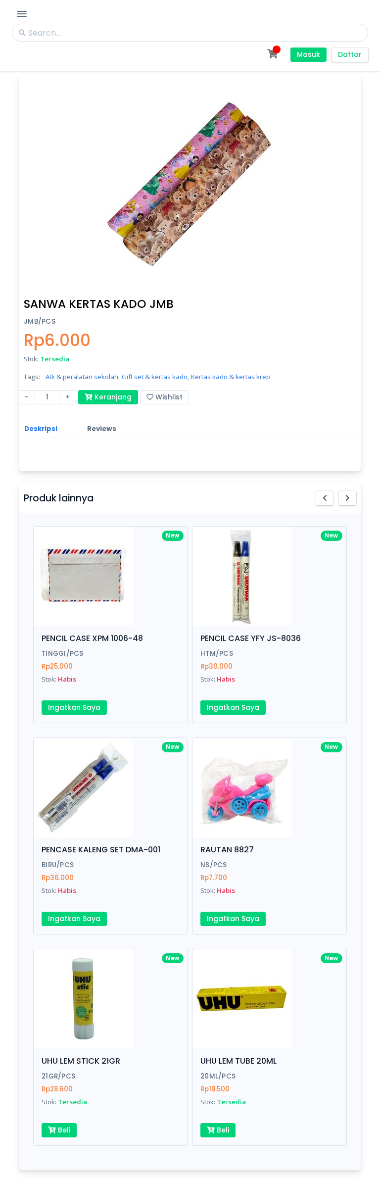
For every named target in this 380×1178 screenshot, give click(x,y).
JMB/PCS (39, 321)
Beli (63, 1130)
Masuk (308, 54)
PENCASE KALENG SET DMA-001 (101, 849)
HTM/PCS (216, 653)
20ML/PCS (218, 1076)
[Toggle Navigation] (22, 14)
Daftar (350, 54)
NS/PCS (213, 865)
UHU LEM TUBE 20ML (238, 1061)
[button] (324, 498)
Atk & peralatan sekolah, (83, 376)
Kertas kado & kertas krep (230, 376)
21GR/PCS (58, 1076)
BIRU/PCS (58, 865)
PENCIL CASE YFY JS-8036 (250, 638)
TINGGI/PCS (63, 653)
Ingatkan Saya (74, 707)
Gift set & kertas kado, (155, 376)
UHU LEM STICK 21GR (81, 1061)
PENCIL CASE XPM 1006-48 (92, 638)
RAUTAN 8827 (227, 849)
